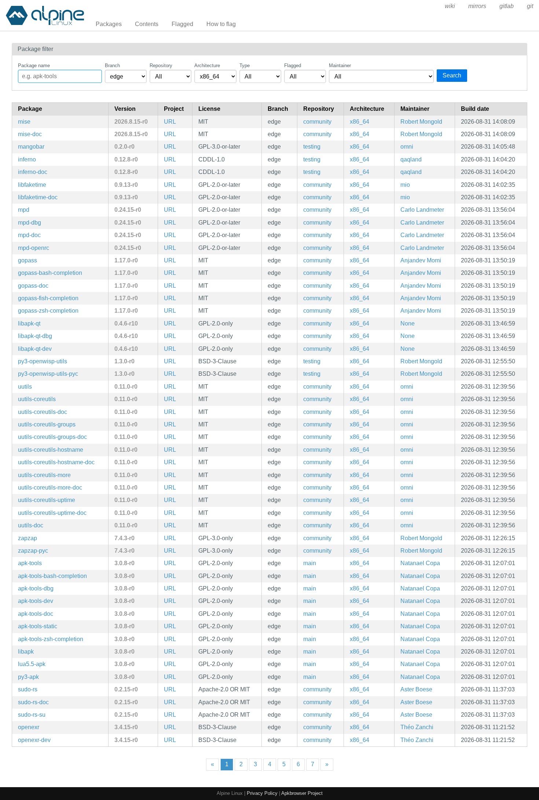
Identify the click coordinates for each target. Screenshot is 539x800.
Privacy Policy (262, 793)
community (317, 122)
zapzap (27, 538)
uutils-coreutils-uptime (46, 500)
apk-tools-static (37, 626)
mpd (23, 210)
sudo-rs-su (31, 715)
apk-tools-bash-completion (52, 576)
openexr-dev (34, 740)
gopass (27, 260)
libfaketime (32, 185)
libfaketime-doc (38, 197)
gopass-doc (33, 286)
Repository (161, 65)
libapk (26, 651)
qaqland (411, 159)
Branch (112, 65)
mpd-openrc (33, 248)
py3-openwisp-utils (42, 361)
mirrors (477, 6)
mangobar (31, 146)
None (407, 323)
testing (311, 146)
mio (405, 185)
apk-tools (30, 563)
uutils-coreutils (37, 399)
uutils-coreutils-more (44, 475)
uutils (25, 386)
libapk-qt (29, 323)
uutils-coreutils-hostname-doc (56, 462)
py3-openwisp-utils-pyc (48, 374)
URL (170, 122)
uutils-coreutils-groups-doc (52, 437)
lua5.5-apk (31, 664)
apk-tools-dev (35, 601)
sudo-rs (27, 689)
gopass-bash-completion (50, 273)
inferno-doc (32, 172)
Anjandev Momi (420, 260)
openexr (28, 727)
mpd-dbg (29, 222)
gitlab (506, 6)
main (309, 563)
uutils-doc (30, 525)
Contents (146, 24)
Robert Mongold (421, 122)
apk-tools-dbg (36, 588)
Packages (109, 24)
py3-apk (28, 677)
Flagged (182, 24)
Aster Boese (416, 689)
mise (24, 122)
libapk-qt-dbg (35, 336)
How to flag (221, 24)
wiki (450, 6)
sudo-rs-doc (33, 702)
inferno (27, 159)
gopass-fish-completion (48, 298)
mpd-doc (29, 235)
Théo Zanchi (416, 727)
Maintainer (340, 65)
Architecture (207, 65)
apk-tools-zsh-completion (50, 639)
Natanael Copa (420, 563)
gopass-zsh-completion (48, 311)
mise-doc (30, 134)
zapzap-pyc (33, 551)
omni (406, 146)
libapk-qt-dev (35, 349)
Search (452, 75)
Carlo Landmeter (422, 210)
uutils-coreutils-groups (47, 424)
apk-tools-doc (35, 614)
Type (244, 65)
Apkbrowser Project (302, 793)
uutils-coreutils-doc (42, 412)
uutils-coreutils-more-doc (50, 487)
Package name (34, 65)
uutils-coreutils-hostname (50, 450)
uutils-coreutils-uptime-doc (52, 513)
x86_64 (359, 122)
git (530, 6)
